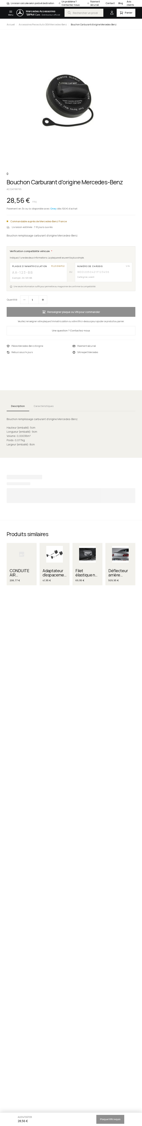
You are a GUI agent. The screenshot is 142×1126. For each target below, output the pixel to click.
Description (18, 406)
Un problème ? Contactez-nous (71, 3)
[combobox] (84, 13)
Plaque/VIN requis (110, 1119)
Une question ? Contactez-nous (71, 330)
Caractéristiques (44, 406)
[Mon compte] (112, 13)
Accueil (11, 24)
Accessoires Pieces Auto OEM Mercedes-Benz (43, 24)
